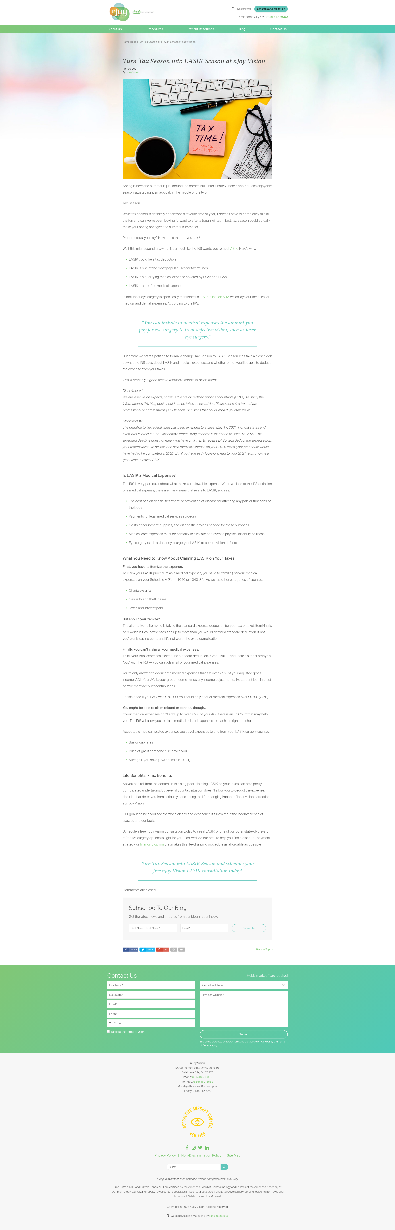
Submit (243, 1034)
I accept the (118, 1031)
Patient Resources (201, 29)
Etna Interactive (219, 1215)
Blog (242, 29)
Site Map (234, 1155)
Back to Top (263, 949)
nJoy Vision (133, 72)
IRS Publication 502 (214, 297)
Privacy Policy (265, 1041)
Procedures (155, 29)
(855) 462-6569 (203, 1081)
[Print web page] (173, 950)
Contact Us (278, 29)
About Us (115, 29)
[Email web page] (181, 950)
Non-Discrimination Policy (201, 1155)
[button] (162, 950)
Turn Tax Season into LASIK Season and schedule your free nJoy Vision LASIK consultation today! (197, 867)
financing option (152, 844)
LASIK (233, 248)
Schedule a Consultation (271, 8)
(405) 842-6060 (202, 1077)
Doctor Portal (244, 8)
